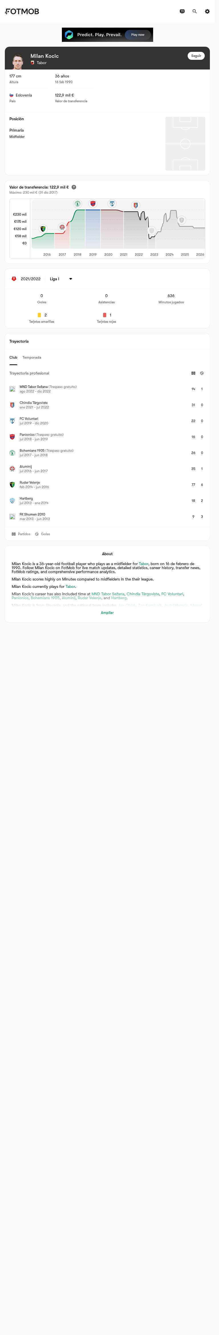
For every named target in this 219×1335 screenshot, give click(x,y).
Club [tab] (13, 357)
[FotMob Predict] (107, 35)
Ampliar (107, 612)
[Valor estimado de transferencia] (73, 187)
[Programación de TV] (182, 11)
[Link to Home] (22, 11)
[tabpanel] (107, 446)
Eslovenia (24, 95)
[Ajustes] (207, 11)
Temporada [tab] (32, 357)
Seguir (196, 56)
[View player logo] (18, 61)
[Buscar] (195, 11)
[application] (117, 229)
